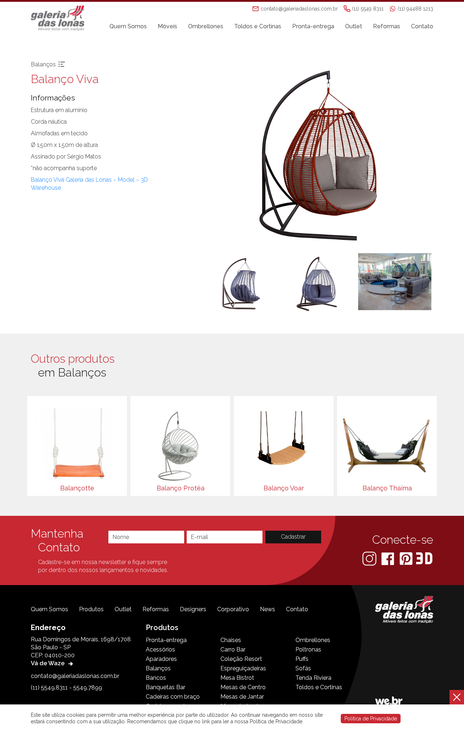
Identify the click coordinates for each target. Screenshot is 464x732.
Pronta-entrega (313, 26)
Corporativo (233, 609)
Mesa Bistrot (237, 677)
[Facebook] (388, 558)
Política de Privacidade (370, 718)
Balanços (158, 668)
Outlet (353, 26)
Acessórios (160, 649)
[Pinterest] (406, 558)
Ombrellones (205, 26)
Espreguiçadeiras (243, 668)
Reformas (386, 26)
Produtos (91, 609)
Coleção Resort (241, 658)
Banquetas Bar (165, 687)
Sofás (303, 668)
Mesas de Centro (243, 687)
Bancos (156, 677)
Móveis (167, 26)
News (267, 609)
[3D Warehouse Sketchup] (424, 558)
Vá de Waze (48, 663)
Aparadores (161, 658)
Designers (193, 609)
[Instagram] (370, 558)
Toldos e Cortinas (257, 26)
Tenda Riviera (313, 677)
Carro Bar (232, 649)
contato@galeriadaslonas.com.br (75, 676)
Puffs (301, 658)
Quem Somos (128, 26)
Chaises (230, 640)
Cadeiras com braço (173, 696)
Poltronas (308, 649)
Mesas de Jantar (242, 696)
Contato (422, 26)
